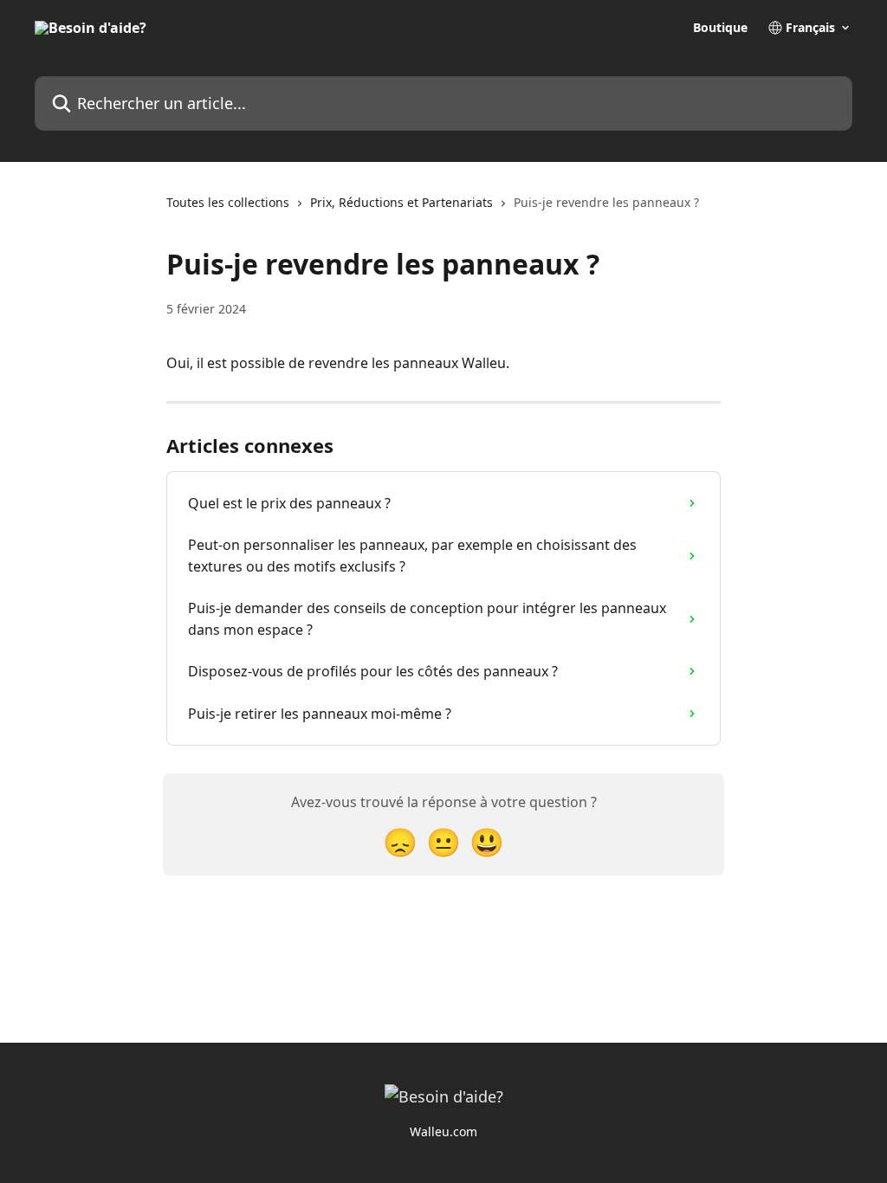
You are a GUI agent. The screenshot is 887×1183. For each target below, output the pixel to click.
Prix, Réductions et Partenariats (401, 202)
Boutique (720, 28)
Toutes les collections (227, 202)
